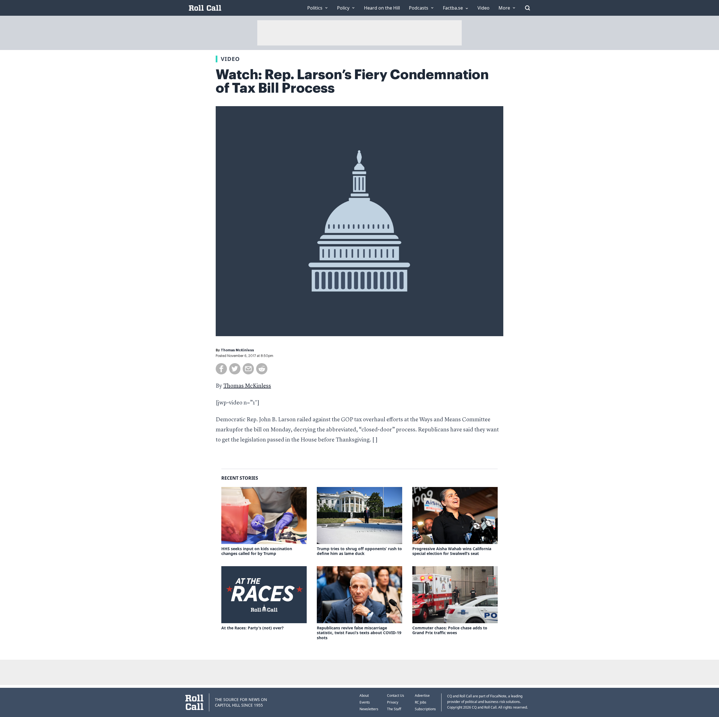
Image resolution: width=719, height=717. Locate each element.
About (364, 695)
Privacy (392, 702)
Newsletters (369, 709)
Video (230, 59)
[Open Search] (527, 8)
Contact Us (395, 695)
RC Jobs (420, 702)
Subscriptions (425, 709)
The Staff (394, 709)
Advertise (422, 695)
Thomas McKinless (237, 350)
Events (365, 702)
